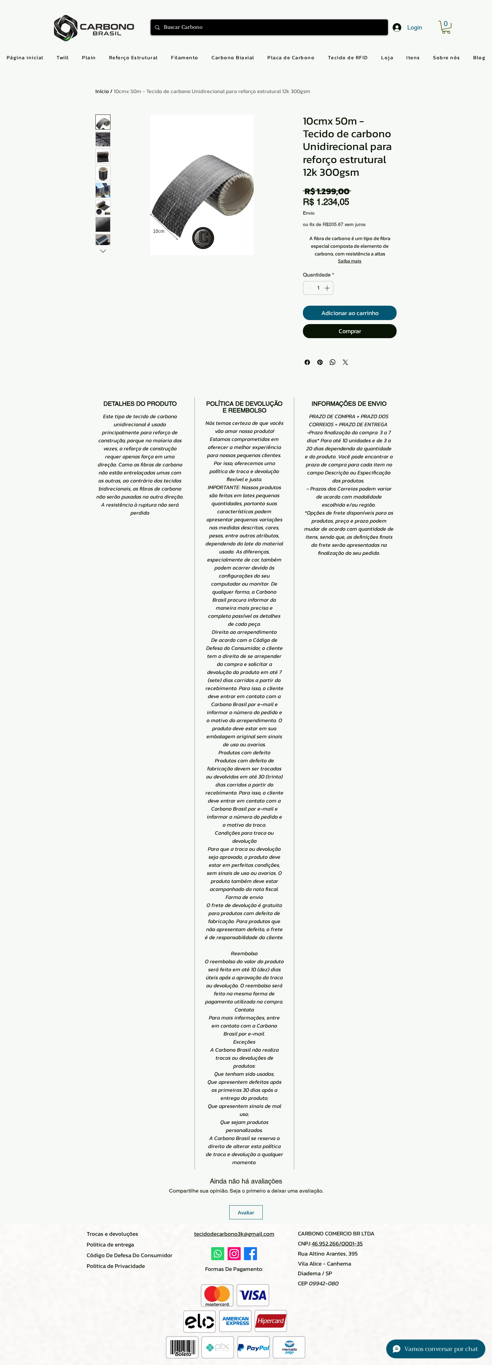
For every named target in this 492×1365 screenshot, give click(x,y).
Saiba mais (349, 260)
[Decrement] (309, 288)
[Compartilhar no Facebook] (307, 362)
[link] (446, 27)
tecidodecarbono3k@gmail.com (234, 1233)
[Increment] (327, 288)
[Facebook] (250, 1253)
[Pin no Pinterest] (320, 362)
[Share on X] (345, 362)
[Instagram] (234, 1253)
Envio (309, 213)
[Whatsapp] (217, 1253)
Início (102, 91)
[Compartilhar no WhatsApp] (333, 362)
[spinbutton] (318, 288)
